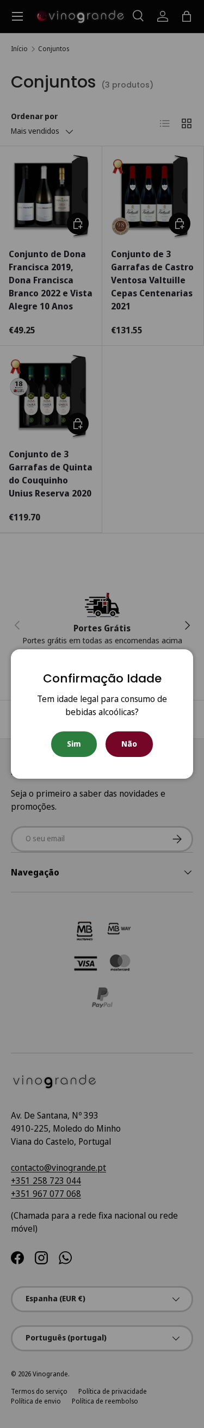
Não (129, 743)
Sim (74, 743)
